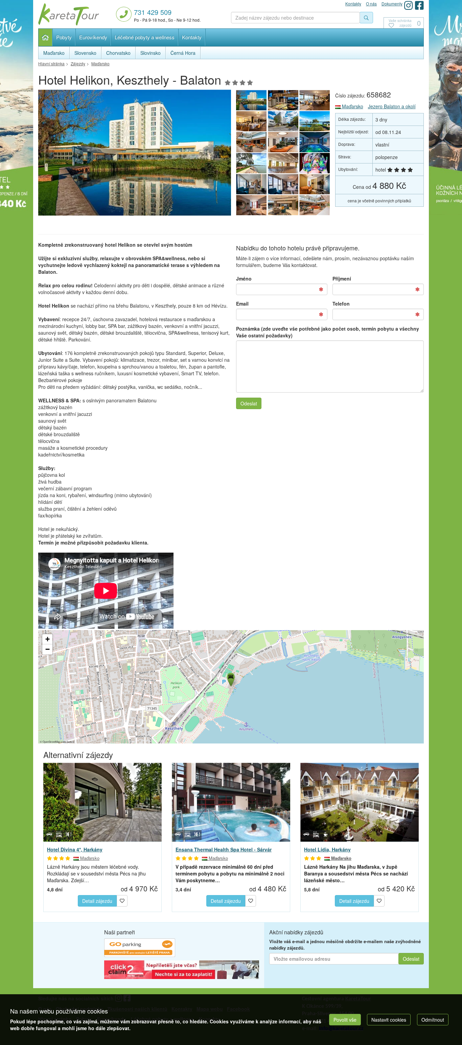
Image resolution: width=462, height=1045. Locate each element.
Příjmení (341, 278)
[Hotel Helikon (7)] (283, 100)
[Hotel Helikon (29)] (314, 184)
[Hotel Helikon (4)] (283, 121)
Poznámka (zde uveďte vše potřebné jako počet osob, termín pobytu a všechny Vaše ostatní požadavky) (327, 332)
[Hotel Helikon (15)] (314, 205)
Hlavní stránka (45, 37)
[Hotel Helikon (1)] (134, 154)
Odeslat (248, 403)
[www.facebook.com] (419, 5)
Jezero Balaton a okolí (392, 106)
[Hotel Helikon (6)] (314, 100)
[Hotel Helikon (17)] (283, 205)
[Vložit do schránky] (122, 899)
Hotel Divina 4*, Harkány (74, 849)
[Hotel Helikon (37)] (251, 142)
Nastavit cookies (388, 1019)
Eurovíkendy (93, 37)
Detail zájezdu (97, 900)
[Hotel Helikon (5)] (251, 121)
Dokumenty (392, 3)
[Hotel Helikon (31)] (251, 184)
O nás (371, 3)
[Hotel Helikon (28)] (251, 205)
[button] (230, 678)
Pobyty (64, 37)
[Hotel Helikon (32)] (314, 163)
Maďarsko (352, 106)
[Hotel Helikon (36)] (283, 142)
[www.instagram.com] (408, 5)
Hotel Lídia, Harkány (327, 849)
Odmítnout (432, 1019)
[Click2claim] (181, 970)
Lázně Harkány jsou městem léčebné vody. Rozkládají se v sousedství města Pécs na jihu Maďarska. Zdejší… (96, 873)
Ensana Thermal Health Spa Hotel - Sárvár (224, 849)
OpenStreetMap (51, 741)
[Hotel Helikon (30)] (283, 184)
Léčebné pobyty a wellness (145, 37)
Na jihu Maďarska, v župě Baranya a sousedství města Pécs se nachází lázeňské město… (356, 873)
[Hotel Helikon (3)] (314, 121)
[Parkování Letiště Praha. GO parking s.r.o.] (139, 948)
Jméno (244, 278)
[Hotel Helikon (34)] (251, 163)
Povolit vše (344, 1019)
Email (242, 303)
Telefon (341, 303)
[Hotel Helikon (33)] (283, 163)
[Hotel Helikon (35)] (314, 142)
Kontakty (192, 37)
